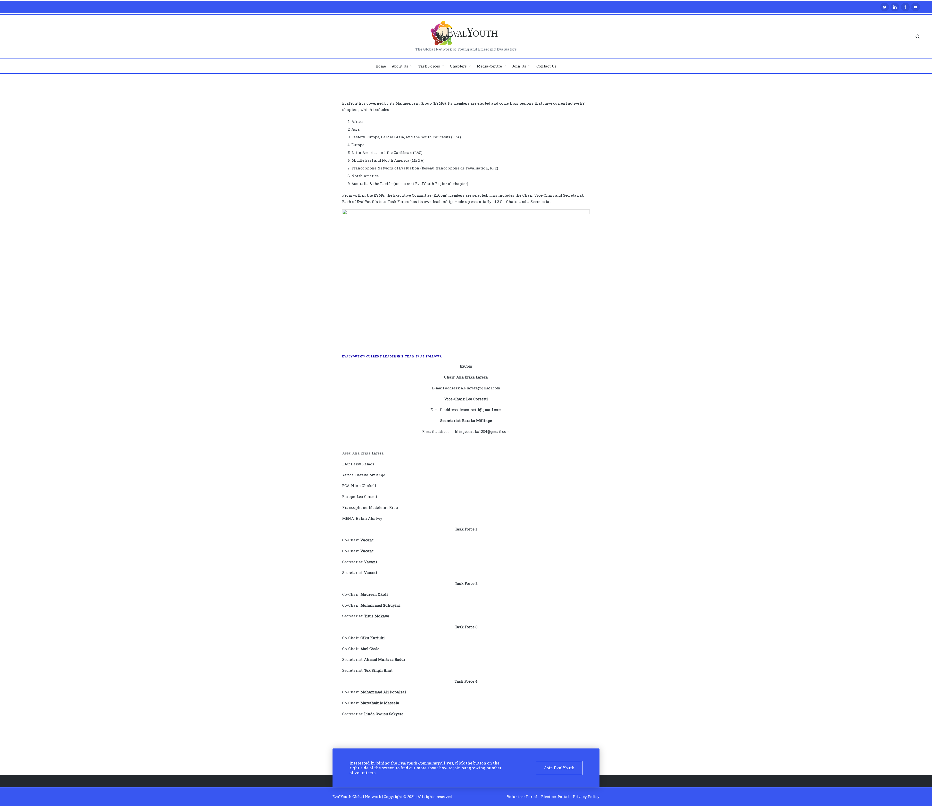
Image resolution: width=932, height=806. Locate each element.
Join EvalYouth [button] (559, 767)
